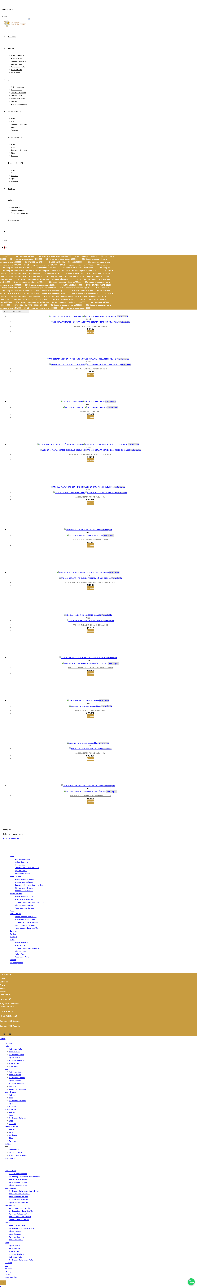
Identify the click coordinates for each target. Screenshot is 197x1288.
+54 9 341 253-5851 (8, 1016)
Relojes (13, 960)
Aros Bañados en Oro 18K (25, 919)
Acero (12, 856)
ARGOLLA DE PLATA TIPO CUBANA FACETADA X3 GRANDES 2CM (90, 582)
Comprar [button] (90, 332)
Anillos (12, 1095)
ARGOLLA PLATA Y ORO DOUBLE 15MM (90, 753)
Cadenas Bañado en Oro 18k (27, 922)
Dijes (11, 1103)
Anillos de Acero (21, 862)
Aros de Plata (20, 945)
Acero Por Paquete (22, 859)
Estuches (14, 931)
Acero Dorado (16, 894)
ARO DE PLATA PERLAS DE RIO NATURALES (90, 326)
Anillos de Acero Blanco (25, 879)
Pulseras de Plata (22, 957)
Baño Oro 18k (15, 914)
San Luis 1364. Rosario (10, 1026)
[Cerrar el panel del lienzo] (3, 1282)
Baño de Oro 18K (11, 1126)
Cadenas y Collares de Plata (27, 948)
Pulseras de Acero (22, 873)
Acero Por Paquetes (17, 1089)
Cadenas (13, 1135)
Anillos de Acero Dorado (25, 896)
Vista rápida (122, 316)
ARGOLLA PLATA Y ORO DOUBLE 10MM (90, 497)
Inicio (2, 979)
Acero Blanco (15, 876)
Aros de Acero (21, 865)
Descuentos (5, 994)
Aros (12, 911)
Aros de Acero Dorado (24, 899)
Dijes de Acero (21, 871)
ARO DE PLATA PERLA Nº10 (90, 411)
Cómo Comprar (15, 1152)
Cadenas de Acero (17, 1078)
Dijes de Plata (20, 951)
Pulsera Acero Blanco (24, 891)
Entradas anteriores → (12, 838)
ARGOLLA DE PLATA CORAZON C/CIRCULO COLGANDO (90, 454)
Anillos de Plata (21, 942)
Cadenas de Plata (16, 1055)
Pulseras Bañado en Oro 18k (26, 928)
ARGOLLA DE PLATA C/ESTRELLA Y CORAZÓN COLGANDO (90, 668)
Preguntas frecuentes (9, 1003)
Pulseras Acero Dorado (24, 908)
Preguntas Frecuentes (18, 1155)
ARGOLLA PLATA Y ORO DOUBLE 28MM (90, 710)
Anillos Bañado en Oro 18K (25, 917)
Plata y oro (13, 1066)
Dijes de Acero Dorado (24, 905)
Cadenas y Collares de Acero (27, 868)
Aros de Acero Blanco (24, 882)
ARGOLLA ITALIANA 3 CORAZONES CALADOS (90, 625)
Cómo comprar (7, 1006)
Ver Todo (8, 1043)
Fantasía (14, 934)
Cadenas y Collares (17, 1101)
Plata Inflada (20, 954)
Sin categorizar (16, 963)
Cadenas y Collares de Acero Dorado (30, 902)
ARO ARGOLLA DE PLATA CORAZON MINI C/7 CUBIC (90, 796)
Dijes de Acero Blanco (24, 888)
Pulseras (12, 1106)
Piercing (13, 937)
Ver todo (4, 982)
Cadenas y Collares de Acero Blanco (30, 885)
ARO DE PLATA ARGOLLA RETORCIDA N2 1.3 (90, 369)
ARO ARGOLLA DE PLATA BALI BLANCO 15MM (90, 539)
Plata (12, 940)
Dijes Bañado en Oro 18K (25, 925)
